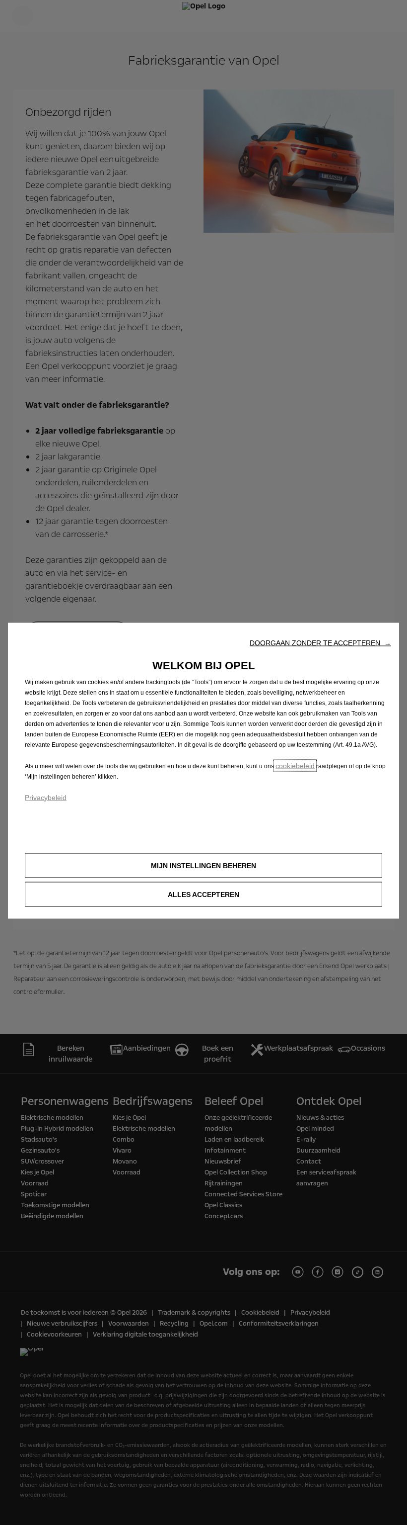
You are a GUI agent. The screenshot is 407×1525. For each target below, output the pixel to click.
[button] (320, 642)
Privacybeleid (46, 797)
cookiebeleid (295, 765)
